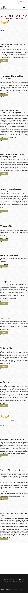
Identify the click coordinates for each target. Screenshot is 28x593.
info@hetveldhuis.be (20, 3)
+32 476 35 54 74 (20, 1)
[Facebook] (1, 2)
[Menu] (24, 7)
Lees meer (4, 60)
